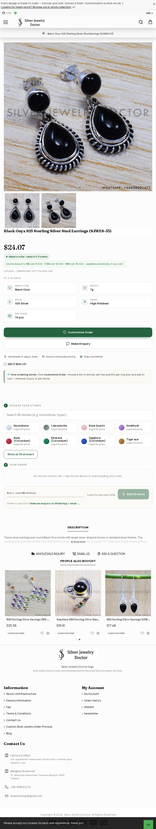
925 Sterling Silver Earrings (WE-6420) (28, 619)
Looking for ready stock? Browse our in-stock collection (36, 7)
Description (78, 527)
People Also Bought (78, 561)
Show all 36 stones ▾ (20, 454)
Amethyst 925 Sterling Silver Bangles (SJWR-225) (79, 619)
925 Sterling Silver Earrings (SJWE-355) (129, 619)
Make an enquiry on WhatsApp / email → (55, 503)
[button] (7, 117)
